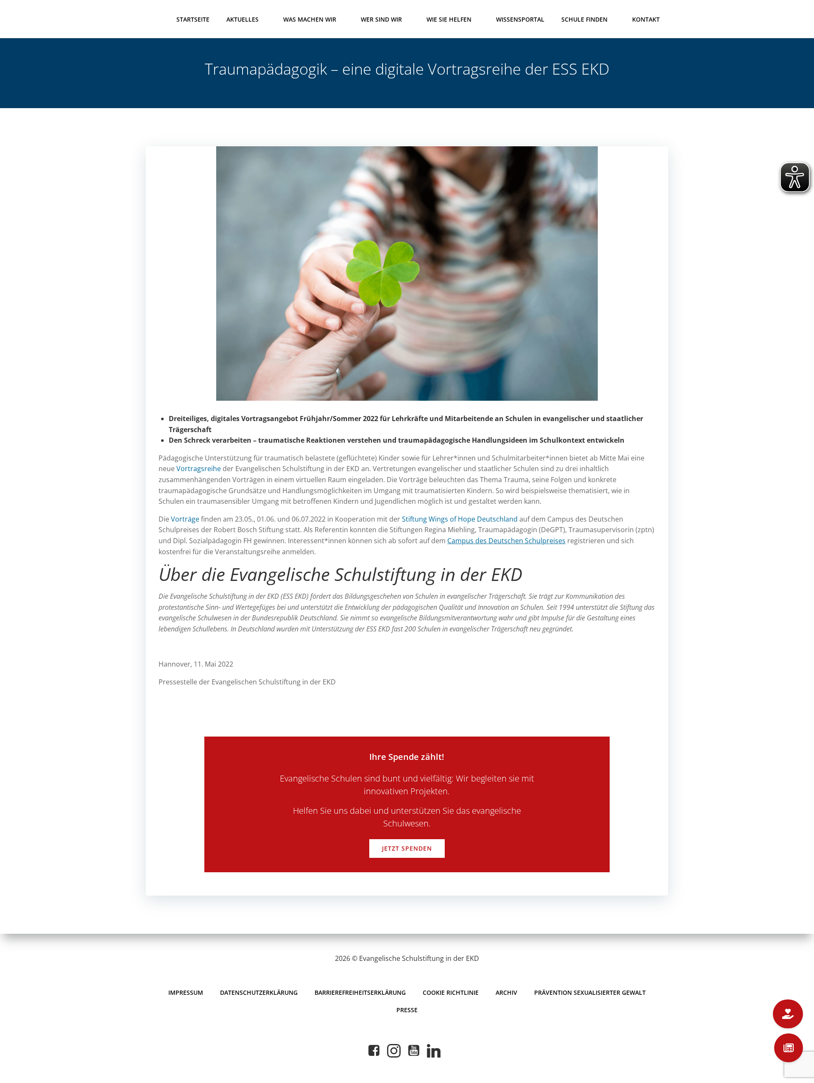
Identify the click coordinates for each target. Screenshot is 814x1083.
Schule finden (584, 19)
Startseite (192, 19)
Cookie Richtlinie (451, 992)
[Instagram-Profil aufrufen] (394, 1051)
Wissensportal (520, 19)
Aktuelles (242, 19)
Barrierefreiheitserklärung (360, 992)
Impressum (185, 992)
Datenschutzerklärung (259, 992)
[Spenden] (788, 1013)
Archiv (506, 992)
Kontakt (646, 19)
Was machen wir (309, 19)
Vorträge (185, 519)
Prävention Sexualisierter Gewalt (590, 992)
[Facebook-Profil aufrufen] (374, 1051)
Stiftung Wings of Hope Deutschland (460, 519)
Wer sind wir (381, 19)
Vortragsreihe (198, 468)
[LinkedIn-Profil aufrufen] (433, 1051)
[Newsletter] (788, 1047)
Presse (407, 1010)
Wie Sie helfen (449, 19)
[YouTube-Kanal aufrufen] (414, 1051)
